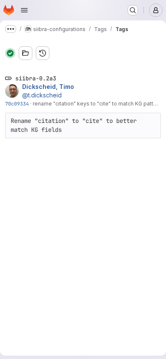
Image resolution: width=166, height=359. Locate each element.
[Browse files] (25, 53)
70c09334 (17, 103)
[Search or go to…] (133, 10)
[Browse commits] (42, 53)
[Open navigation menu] (24, 10)
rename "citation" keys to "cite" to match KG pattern (97, 103)
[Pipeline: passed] (10, 53)
